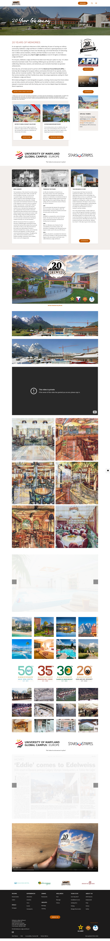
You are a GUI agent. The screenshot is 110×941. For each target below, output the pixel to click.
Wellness (59, 893)
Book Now (83, 3)
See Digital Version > (56, 137)
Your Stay (74, 893)
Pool (57, 896)
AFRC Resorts (89, 896)
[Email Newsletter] (13, 932)
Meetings (43, 905)
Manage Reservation (76, 909)
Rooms (14, 893)
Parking (72, 906)
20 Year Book (88, 91)
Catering (43, 908)
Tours (28, 903)
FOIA (22, 936)
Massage (58, 900)
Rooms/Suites (15, 896)
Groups (44, 902)
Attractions (29, 896)
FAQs (87, 903)
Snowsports (30, 909)
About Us (89, 893)
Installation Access (75, 900)
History (87, 906)
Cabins (13, 900)
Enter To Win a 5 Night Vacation (22, 91)
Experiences (31, 893)
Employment (89, 900)
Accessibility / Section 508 (31, 936)
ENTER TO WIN (26, 137)
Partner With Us (94, 922)
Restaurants (44, 896)
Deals (14, 905)
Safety (87, 909)
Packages (14, 908)
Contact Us (55, 917)
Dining (43, 893)
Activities (29, 900)
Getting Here (74, 903)
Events (28, 906)
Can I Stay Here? (75, 896)
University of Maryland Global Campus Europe (88, 121)
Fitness (58, 903)
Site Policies (15, 936)
